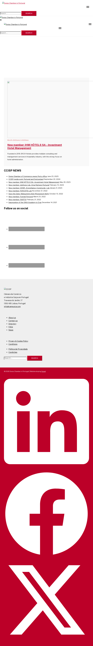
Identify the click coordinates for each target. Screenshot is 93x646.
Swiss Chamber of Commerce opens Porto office (28, 176)
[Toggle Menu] (87, 7)
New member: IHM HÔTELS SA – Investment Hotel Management (34, 182)
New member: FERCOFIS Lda (20, 191)
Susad (44, 371)
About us (12, 318)
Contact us (13, 321)
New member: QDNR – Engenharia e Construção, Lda (29, 188)
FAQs (11, 327)
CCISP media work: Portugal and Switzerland (26, 179)
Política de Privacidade (18, 349)
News (27, 140)
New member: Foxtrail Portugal (21, 197)
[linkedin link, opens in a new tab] (46, 470)
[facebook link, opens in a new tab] (46, 556)
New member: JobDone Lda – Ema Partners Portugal (29, 185)
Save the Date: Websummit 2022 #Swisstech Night (29, 194)
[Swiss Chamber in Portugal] (13, 3)
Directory (12, 324)
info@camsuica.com (12, 306)
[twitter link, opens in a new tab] (46, 642)
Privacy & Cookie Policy (18, 341)
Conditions (13, 344)
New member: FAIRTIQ (18, 200)
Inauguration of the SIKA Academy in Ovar (25, 202)
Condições (13, 352)
